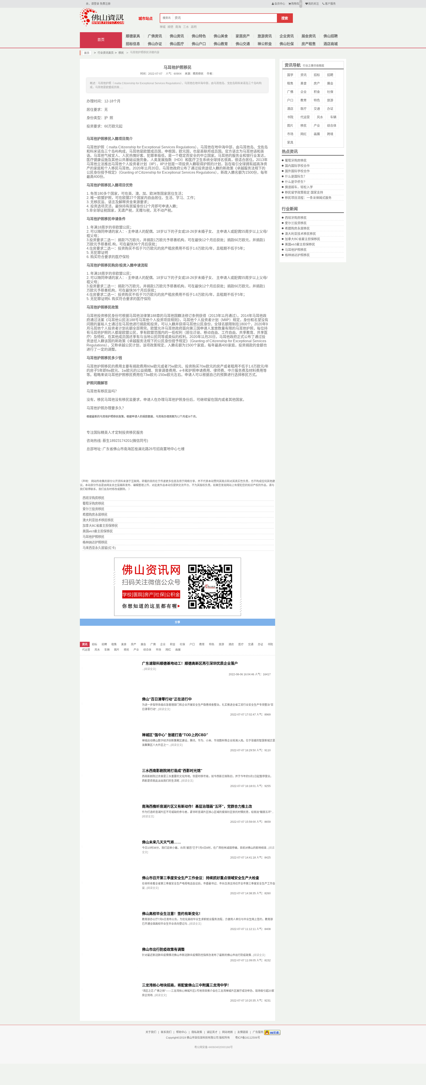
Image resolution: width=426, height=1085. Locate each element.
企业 (303, 91)
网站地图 (227, 1032)
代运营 (305, 117)
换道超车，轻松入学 (299, 187)
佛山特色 (199, 36)
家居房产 (243, 36)
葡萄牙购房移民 (296, 160)
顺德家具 (133, 36)
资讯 (303, 75)
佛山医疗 (177, 44)
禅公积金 (265, 44)
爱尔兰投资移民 (296, 223)
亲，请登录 (92, 3)
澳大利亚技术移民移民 (300, 233)
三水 (186, 26)
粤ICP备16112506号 (247, 1037)
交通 (317, 108)
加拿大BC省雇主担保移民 (302, 239)
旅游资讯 (265, 36)
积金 (317, 91)
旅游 (330, 100)
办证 (330, 108)
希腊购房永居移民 (297, 228)
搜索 (284, 18)
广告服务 (258, 1032)
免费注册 (105, 3)
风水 (320, 117)
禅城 (163, 26)
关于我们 (151, 1032)
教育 (303, 100)
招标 (317, 75)
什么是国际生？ (296, 176)
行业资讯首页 (104, 53)
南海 (178, 26)
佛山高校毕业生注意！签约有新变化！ (172, 914)
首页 (101, 40)
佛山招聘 (330, 36)
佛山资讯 (177, 36)
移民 (119, 53)
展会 (330, 83)
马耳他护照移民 (296, 249)
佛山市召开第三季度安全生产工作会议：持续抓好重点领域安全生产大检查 (200, 878)
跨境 (330, 134)
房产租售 (309, 44)
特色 (317, 100)
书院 (290, 117)
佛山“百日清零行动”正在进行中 (167, 699)
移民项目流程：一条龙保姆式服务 (308, 197)
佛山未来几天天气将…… (161, 842)
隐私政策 (196, 1032)
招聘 (330, 75)
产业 (317, 125)
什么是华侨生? (295, 181)
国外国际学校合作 (297, 171)
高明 (194, 26)
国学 (290, 75)
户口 (290, 100)
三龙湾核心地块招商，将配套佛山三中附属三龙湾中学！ (186, 985)
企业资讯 (287, 36)
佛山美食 (221, 36)
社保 (330, 91)
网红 (303, 134)
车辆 (333, 117)
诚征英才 (212, 1032)
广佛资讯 (155, 36)
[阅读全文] (150, 669)
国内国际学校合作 (297, 165)
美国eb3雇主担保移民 (300, 244)
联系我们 (166, 1032)
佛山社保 (287, 44)
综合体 (331, 125)
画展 (317, 134)
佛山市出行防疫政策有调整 (163, 949)
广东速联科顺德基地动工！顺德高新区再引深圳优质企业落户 (190, 663)
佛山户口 (199, 44)
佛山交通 (243, 44)
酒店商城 (330, 44)
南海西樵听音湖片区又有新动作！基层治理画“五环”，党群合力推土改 (197, 806)
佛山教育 (221, 44)
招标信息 (133, 44)
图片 (290, 125)
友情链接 (242, 1032)
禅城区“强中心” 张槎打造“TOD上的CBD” (175, 735)
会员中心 (279, 3)
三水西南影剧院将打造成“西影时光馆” (172, 771)
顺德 (170, 26)
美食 (303, 83)
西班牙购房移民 (296, 217)
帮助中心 (181, 1032)
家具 (290, 142)
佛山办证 (155, 44)
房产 (317, 83)
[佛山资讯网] (102, 16)
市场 (290, 134)
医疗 (303, 108)
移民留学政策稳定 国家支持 (304, 192)
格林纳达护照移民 (297, 255)
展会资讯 (309, 36)
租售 (290, 83)
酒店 (290, 108)
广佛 (290, 91)
